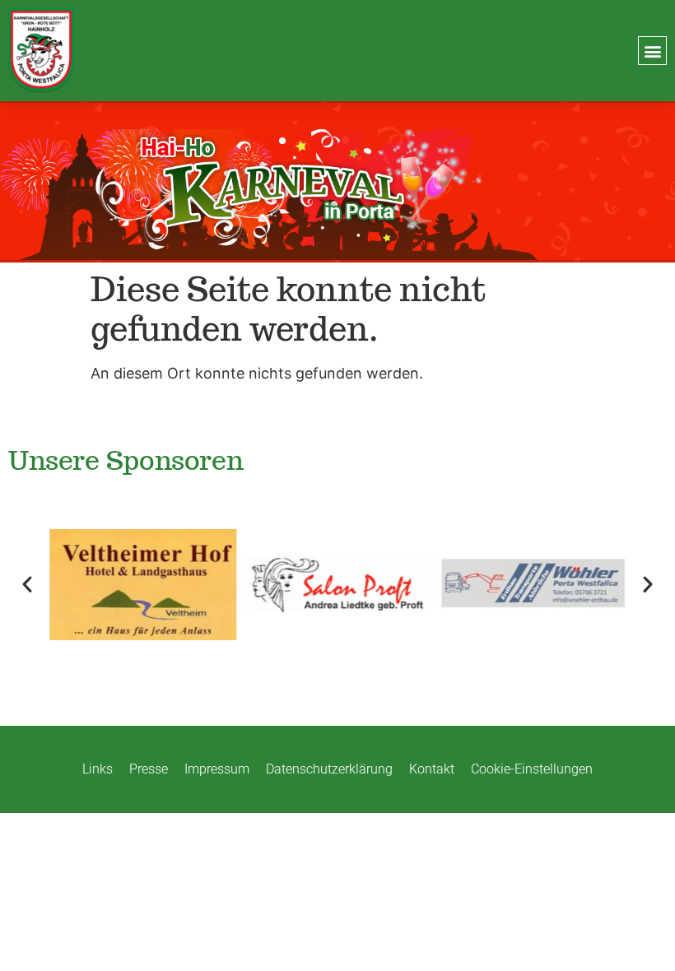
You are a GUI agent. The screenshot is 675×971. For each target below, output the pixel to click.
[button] (652, 50)
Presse (148, 769)
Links (97, 769)
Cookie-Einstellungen (532, 769)
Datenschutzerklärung (329, 769)
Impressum (216, 769)
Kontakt (431, 769)
